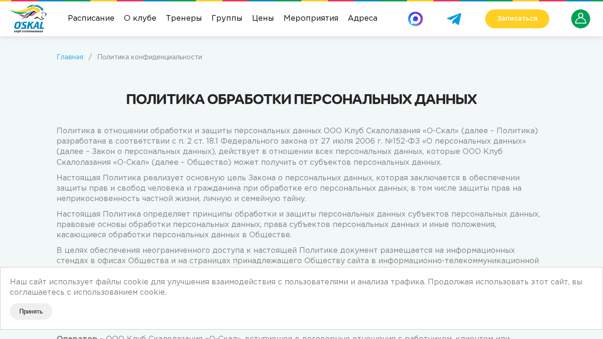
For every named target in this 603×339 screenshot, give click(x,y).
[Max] (415, 14)
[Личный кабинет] (580, 13)
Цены (263, 18)
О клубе (140, 18)
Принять (31, 311)
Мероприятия (311, 18)
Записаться (517, 19)
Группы (227, 18)
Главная (70, 57)
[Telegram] (454, 14)
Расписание (91, 18)
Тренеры (184, 18)
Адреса (362, 18)
